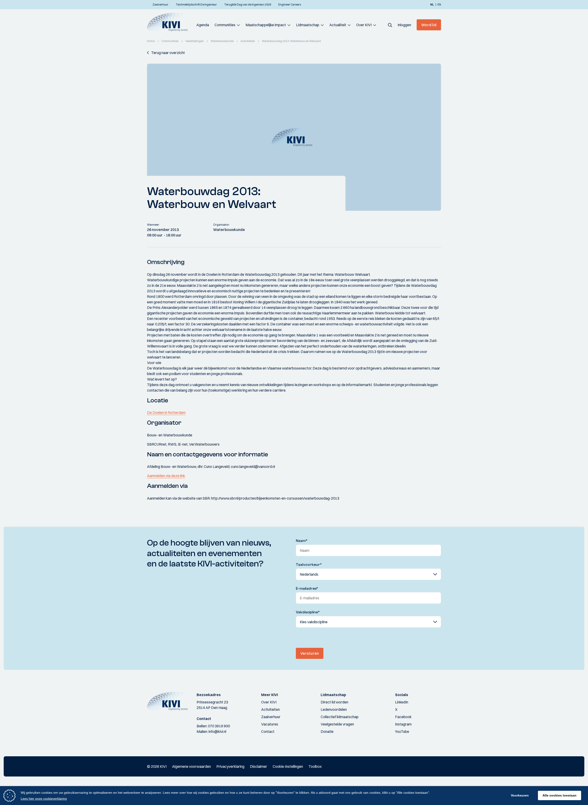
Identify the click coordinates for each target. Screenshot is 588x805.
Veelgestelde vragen (337, 724)
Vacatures (269, 724)
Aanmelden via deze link (166, 475)
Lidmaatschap (307, 25)
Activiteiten (270, 709)
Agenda (202, 25)
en (439, 4)
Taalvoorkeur (309, 565)
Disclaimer (258, 766)
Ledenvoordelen (334, 709)
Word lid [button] (428, 25)
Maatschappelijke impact (266, 25)
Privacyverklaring (230, 766)
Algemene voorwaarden (191, 766)
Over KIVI (364, 25)
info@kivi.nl (217, 731)
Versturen (309, 653)
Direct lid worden (334, 702)
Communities (225, 25)
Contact (267, 731)
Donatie (327, 731)
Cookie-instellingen (288, 766)
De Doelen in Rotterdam (166, 412)
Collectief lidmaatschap (340, 716)
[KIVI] (169, 22)
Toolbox (315, 766)
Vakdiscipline (308, 612)
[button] (390, 25)
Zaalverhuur (270, 716)
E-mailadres (307, 588)
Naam (302, 541)
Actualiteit (337, 25)
